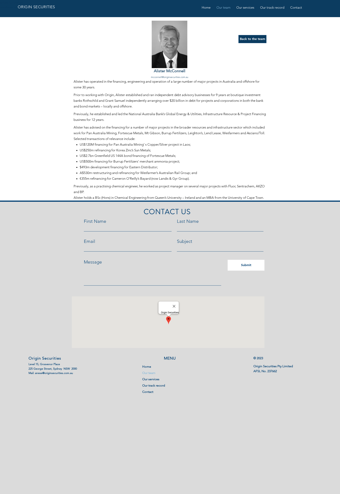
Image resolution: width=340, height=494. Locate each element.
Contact (147, 392)
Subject (184, 241)
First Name (95, 221)
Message (93, 262)
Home (146, 366)
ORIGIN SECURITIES (36, 7)
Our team (148, 373)
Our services (150, 379)
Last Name (188, 221)
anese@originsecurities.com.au (54, 373)
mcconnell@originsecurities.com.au (169, 77)
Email (89, 241)
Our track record (153, 385)
